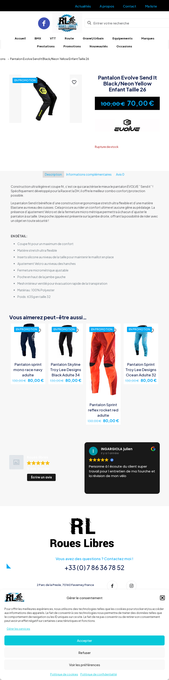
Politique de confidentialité (98, 674)
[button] (162, 598)
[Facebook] (44, 23)
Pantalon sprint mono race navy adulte (27, 369)
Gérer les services (18, 628)
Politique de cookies (64, 674)
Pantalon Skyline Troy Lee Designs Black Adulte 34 (65, 369)
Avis (120, 174)
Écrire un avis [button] (41, 477)
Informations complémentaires (89, 174)
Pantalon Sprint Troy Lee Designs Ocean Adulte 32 (140, 369)
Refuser (84, 652)
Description (53, 174)
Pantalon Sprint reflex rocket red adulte (103, 410)
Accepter (84, 640)
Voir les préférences (84, 665)
